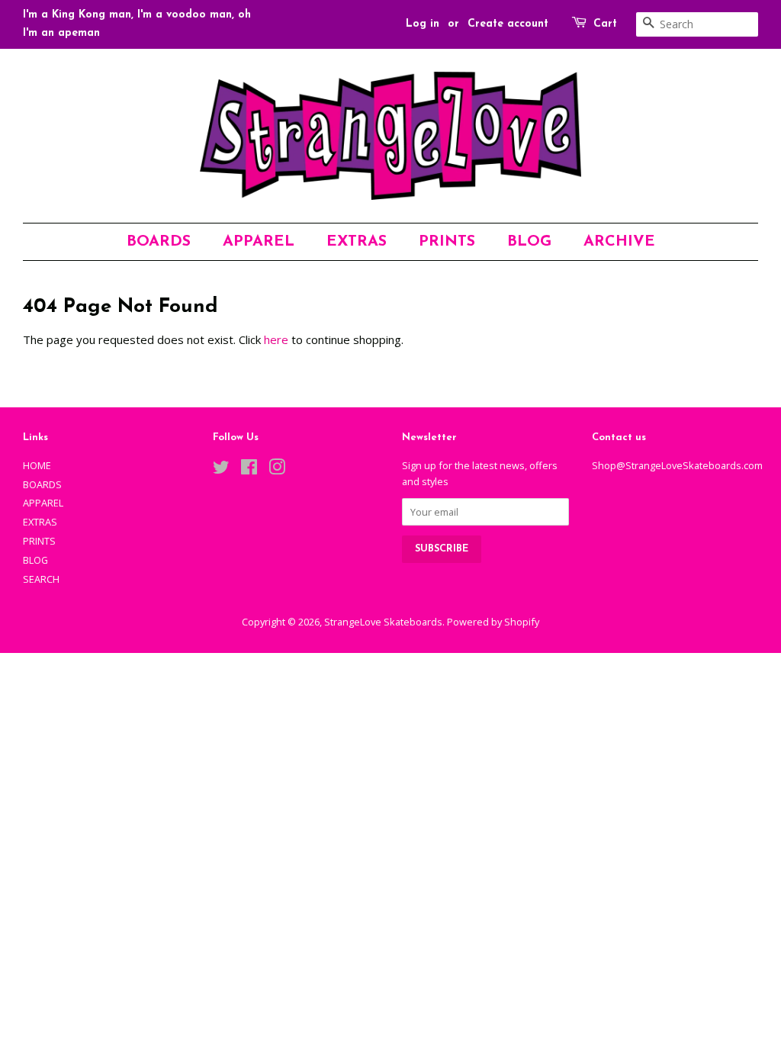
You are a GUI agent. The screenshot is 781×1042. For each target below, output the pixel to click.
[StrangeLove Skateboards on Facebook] (249, 470)
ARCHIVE (619, 241)
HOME (37, 465)
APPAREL (258, 241)
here (276, 339)
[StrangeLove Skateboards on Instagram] (276, 470)
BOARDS (159, 241)
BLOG (529, 241)
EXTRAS (356, 241)
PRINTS (447, 241)
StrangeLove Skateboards (383, 622)
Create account (508, 24)
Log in (422, 24)
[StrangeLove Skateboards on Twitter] (221, 470)
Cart (605, 24)
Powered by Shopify (493, 622)
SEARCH (41, 579)
